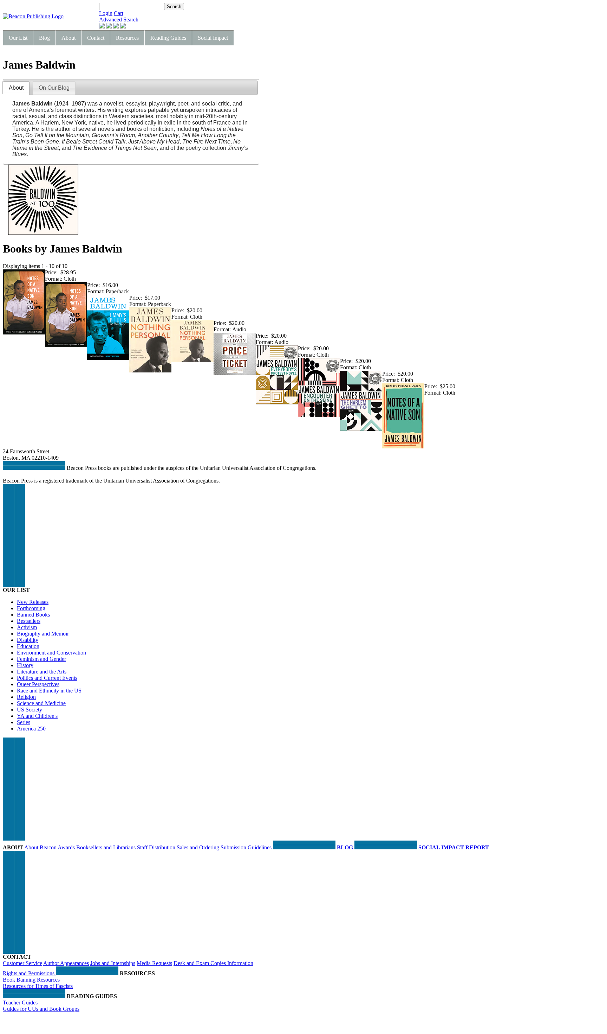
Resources (127, 38)
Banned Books (33, 615)
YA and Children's (37, 716)
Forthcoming (31, 608)
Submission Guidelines (246, 847)
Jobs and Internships (112, 963)
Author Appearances (66, 963)
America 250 (31, 729)
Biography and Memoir (43, 634)
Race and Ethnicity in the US (49, 691)
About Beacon (40, 847)
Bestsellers (28, 621)
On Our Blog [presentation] (54, 88)
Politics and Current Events (47, 678)
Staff (142, 847)
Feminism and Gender (41, 659)
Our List (18, 38)
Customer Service (22, 963)
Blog (44, 38)
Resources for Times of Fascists (38, 986)
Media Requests (154, 963)
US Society (29, 710)
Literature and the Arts (41, 672)
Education (28, 646)
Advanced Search (118, 20)
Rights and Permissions (29, 973)
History (25, 665)
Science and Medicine (41, 703)
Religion (26, 697)
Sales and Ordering (198, 847)
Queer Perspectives (38, 684)
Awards (66, 847)
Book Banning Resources (31, 980)
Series (23, 722)
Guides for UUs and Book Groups (41, 1009)
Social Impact (213, 38)
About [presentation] (16, 88)
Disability (27, 640)
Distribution (162, 847)
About (68, 38)
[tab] (16, 88)
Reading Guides (168, 38)
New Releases (32, 602)
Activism (27, 627)
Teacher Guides (20, 1003)
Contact (95, 38)
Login (105, 13)
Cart (118, 13)
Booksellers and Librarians (106, 847)
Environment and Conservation (51, 653)
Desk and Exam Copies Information (213, 963)
